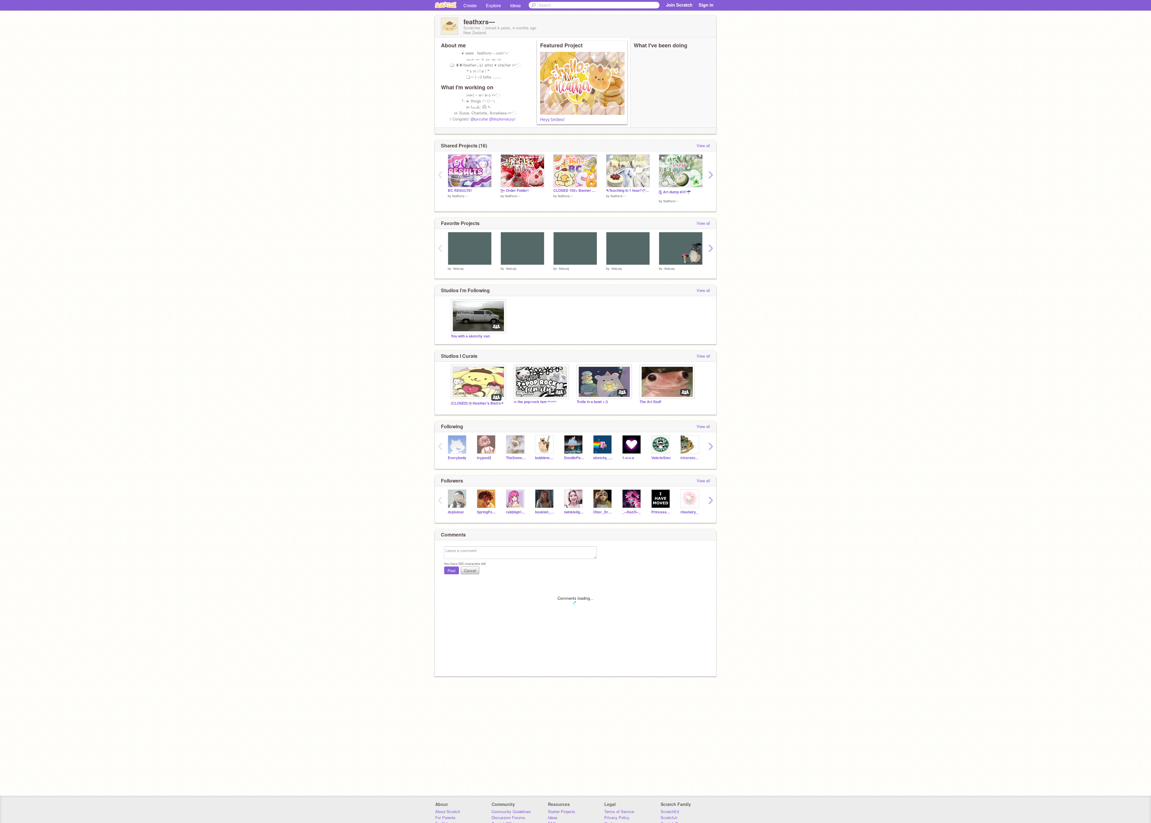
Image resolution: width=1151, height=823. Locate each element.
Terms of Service (619, 811)
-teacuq (457, 268)
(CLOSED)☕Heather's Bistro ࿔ (477, 403)
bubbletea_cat (545, 457)
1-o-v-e (628, 457)
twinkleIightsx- (574, 512)
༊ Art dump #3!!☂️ (675, 192)
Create (470, 5)
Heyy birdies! (552, 119)
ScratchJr (669, 817)
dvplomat (456, 512)
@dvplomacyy (501, 119)
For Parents (445, 817)
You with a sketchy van (470, 336)
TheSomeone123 (516, 457)
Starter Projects (561, 811)
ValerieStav (661, 457)
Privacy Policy (616, 817)
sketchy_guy (603, 457)
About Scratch (447, 811)
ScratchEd (670, 811)
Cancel (470, 570)
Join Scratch (679, 4)
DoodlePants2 (574, 457)
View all (703, 145)
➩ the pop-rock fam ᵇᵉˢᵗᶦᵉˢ (535, 401)
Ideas (515, 5)
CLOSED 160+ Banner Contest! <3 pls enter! (575, 190)
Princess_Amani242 (661, 512)
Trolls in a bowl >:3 (592, 401)
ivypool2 (484, 457)
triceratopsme (690, 457)
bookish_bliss (545, 512)
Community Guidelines (511, 811)
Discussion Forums (508, 817)
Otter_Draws (603, 512)
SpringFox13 (487, 512)
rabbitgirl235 (516, 512)
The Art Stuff (650, 401)
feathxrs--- (460, 195)
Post (452, 570)
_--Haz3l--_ (631, 512)
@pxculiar (479, 119)
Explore (493, 5)
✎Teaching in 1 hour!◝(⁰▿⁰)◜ (628, 190)
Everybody (457, 457)
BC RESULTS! (460, 190)
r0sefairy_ (689, 512)
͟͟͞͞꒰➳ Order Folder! (515, 190)
